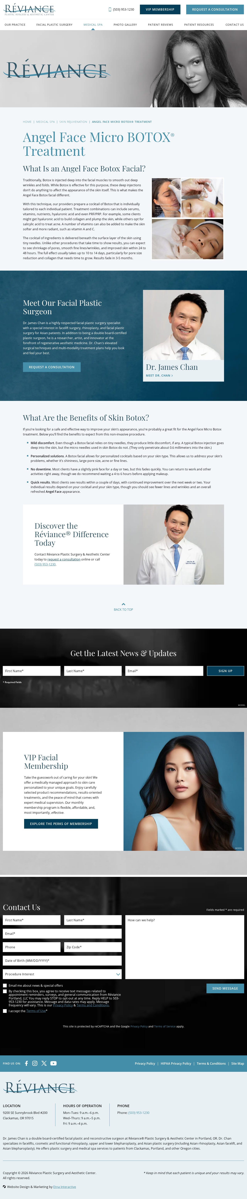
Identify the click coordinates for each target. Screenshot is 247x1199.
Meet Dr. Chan (158, 375)
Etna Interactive (64, 1187)
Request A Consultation (215, 9)
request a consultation (63, 559)
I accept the (14, 1011)
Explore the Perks (61, 824)
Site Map (237, 1063)
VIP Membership (160, 9)
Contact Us (235, 24)
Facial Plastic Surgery (54, 24)
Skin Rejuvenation (73, 122)
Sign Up (226, 671)
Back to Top (123, 609)
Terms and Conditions (93, 1005)
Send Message (225, 988)
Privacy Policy (63, 1005)
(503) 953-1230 (138, 1113)
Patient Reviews (160, 24)
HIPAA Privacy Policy (176, 1063)
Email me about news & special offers (36, 985)
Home (27, 122)
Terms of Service (165, 1026)
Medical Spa (93, 24)
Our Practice (15, 24)
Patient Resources (199, 24)
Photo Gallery (125, 24)
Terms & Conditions (211, 1063)
